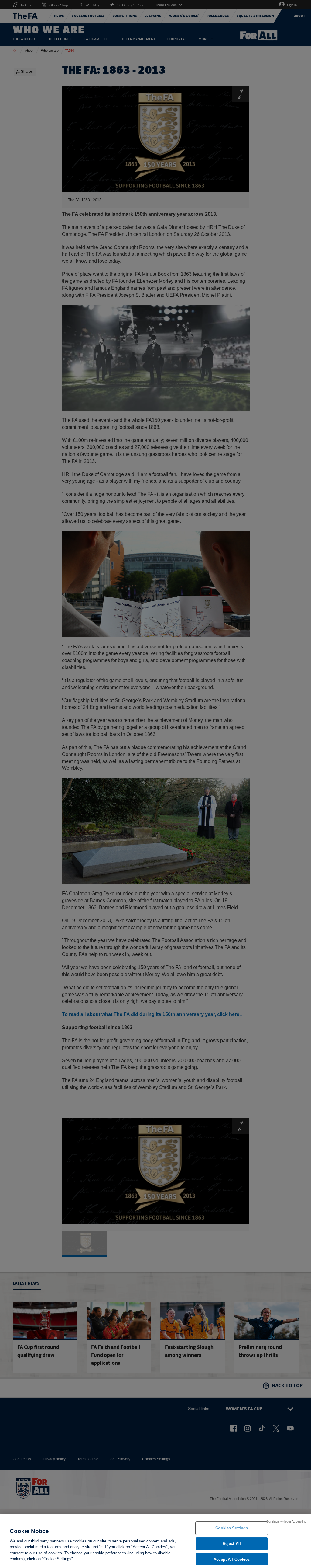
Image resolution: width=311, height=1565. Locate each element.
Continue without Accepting (286, 1521)
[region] (155, 1539)
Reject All (232, 1543)
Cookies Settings (231, 1528)
